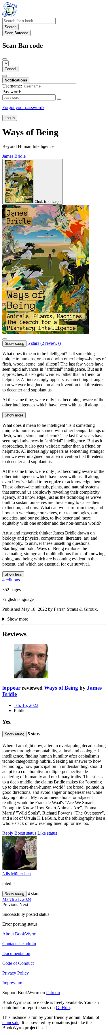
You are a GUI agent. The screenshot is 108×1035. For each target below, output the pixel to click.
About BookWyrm (19, 933)
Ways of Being (61, 688)
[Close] (4, 59)
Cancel (10, 69)
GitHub (63, 1007)
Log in (10, 118)
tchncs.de (10, 1022)
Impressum (12, 982)
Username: (12, 85)
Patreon (53, 992)
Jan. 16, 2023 (26, 705)
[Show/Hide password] (59, 99)
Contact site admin (19, 943)
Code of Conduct (18, 963)
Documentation (16, 953)
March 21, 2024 (16, 899)
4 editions (11, 579)
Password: (11, 91)
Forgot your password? (23, 107)
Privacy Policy (15, 973)
